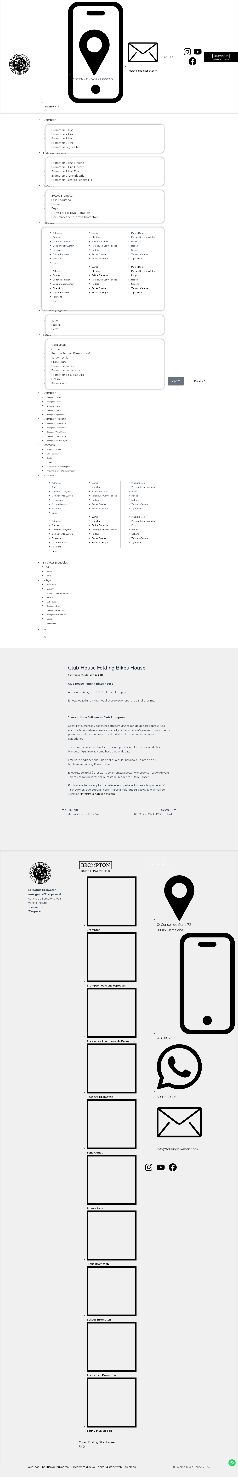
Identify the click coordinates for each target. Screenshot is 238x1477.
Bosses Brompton (53, 449)
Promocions (51, 623)
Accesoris (49, 445)
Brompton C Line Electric (56, 423)
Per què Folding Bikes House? (57, 593)
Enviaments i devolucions (87, 1467)
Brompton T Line (53, 406)
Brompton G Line (53, 410)
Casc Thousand (52, 454)
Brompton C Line (53, 397)
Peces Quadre (99, 254)
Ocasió (49, 619)
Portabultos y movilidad (143, 237)
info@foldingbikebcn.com (98, 793)
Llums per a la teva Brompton (58, 466)
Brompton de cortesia (54, 610)
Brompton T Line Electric (56, 432)
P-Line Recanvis (100, 241)
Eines (55, 263)
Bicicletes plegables (55, 562)
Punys (134, 241)
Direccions (58, 250)
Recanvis (48, 475)
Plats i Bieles (138, 233)
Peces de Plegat (100, 258)
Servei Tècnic (51, 597)
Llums (95, 233)
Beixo (48, 575)
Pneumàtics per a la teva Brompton (60, 471)
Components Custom (63, 245)
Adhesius (57, 233)
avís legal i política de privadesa (48, 1467)
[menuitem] (164, 57)
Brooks (49, 458)
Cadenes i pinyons (62, 241)
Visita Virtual (51, 584)
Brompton (49, 392)
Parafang (57, 258)
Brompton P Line (53, 401)
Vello (48, 567)
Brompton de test (53, 606)
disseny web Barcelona (121, 1467)
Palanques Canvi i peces (104, 245)
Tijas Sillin (136, 258)
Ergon (48, 462)
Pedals (95, 250)
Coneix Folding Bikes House (97, 1442)
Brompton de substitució (56, 614)
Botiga (47, 580)
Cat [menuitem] (164, 57)
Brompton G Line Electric (56, 436)
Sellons (135, 250)
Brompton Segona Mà (55, 414)
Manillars (96, 237)
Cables (56, 237)
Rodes (134, 245)
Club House (51, 602)
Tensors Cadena (139, 254)
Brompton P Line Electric (56, 427)
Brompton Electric (54, 418)
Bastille (49, 571)
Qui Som (50, 589)
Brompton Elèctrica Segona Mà (58, 440)
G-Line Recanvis (61, 254)
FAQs (82, 1446)
